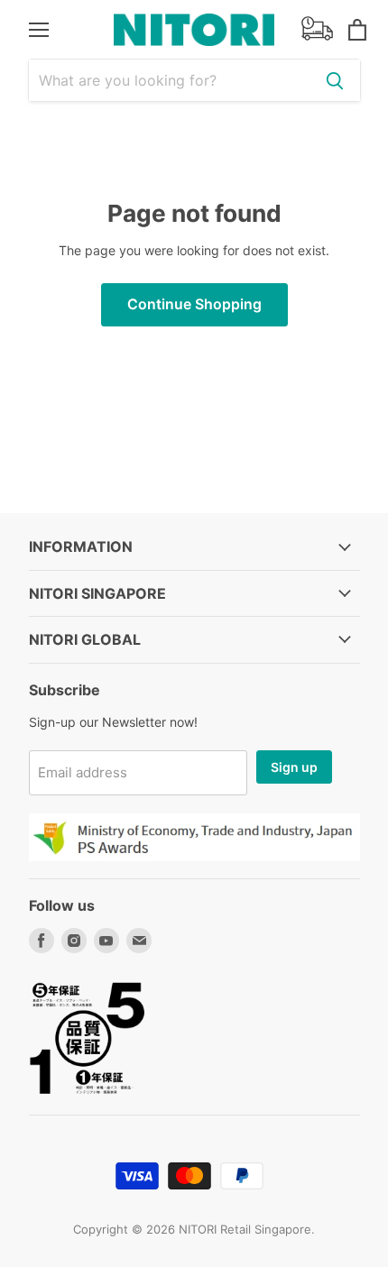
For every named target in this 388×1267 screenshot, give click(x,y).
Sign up (294, 767)
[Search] (334, 80)
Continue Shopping (194, 304)
